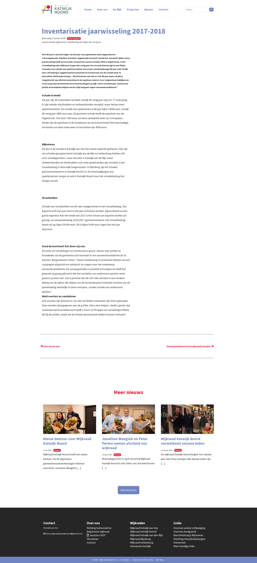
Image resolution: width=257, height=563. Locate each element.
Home (88, 9)
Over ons (102, 9)
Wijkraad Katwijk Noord (143, 531)
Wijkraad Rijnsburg (140, 539)
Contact (163, 9)
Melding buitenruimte (99, 528)
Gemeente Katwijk (140, 546)
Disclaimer (93, 539)
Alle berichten (129, 490)
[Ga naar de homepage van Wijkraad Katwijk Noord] (57, 9)
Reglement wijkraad (98, 531)
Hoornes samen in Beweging (189, 528)
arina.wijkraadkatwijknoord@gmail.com (64, 533)
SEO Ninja (159, 560)
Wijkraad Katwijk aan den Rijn (146, 535)
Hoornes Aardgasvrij (184, 531)
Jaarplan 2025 (97, 535)
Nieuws (148, 9)
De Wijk (117, 9)
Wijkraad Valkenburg (141, 542)
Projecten (133, 9)
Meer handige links (183, 546)
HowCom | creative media (143, 560)
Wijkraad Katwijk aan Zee (144, 528)
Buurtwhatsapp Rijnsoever (188, 535)
